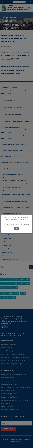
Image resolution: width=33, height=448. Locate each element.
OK (16, 228)
